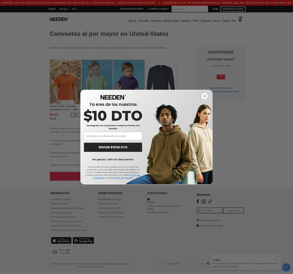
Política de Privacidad (123, 178)
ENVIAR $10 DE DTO (113, 147)
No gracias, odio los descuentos (113, 159)
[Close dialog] (205, 96)
